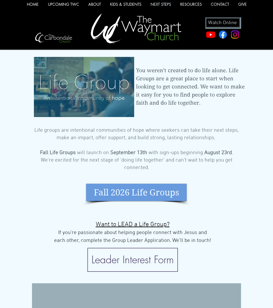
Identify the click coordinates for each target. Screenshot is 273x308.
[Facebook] (223, 34)
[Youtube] (210, 34)
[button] (191, 6)
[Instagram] (235, 34)
